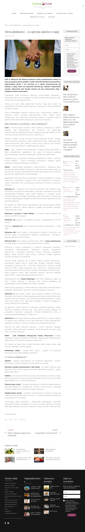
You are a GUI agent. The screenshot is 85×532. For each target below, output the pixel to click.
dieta (15, 419)
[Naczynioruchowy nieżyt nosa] (27, 503)
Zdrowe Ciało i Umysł (11, 500)
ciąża (10, 419)
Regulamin (8, 511)
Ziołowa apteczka (10, 485)
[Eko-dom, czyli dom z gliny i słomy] (27, 509)
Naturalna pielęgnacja (11, 502)
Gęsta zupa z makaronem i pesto (55, 493)
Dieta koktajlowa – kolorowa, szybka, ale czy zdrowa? (23, 451)
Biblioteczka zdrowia (11, 504)
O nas (6, 509)
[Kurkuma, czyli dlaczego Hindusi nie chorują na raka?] (27, 496)
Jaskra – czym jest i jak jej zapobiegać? (36, 513)
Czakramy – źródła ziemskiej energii (36, 487)
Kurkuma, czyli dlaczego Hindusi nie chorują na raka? (36, 494)
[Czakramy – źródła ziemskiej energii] (27, 490)
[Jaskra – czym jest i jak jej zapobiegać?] (27, 516)
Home (7, 25)
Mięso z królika (9, 491)
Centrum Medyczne (10, 483)
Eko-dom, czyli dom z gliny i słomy (36, 507)
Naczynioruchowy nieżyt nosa (35, 500)
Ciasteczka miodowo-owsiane (55, 505)
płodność (22, 419)
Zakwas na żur (53, 511)
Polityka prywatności (11, 513)
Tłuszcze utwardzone (11, 494)
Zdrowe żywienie (10, 36)
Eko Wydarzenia (9, 506)
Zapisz (72, 71)
